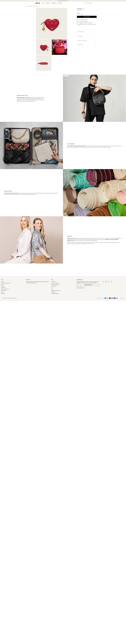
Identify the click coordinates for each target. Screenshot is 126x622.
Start (26, 6)
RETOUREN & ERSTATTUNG (55, 284)
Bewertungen (80, 44)
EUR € (121, 298)
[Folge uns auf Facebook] (103, 281)
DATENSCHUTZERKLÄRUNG (55, 290)
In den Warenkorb (86, 16)
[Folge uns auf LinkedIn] (111, 281)
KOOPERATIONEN (3, 290)
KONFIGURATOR (54, 3)
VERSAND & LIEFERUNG (55, 283)
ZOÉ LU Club (3, 286)
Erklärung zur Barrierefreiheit (81, 287)
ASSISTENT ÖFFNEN (87, 284)
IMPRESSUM (53, 292)
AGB (52, 287)
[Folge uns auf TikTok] (108, 281)
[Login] (88, 3)
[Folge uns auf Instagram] (105, 281)
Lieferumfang (80, 36)
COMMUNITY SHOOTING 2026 (5, 283)
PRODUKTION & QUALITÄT (5, 289)
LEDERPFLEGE (3, 287)
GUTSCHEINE (53, 281)
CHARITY (2, 292)
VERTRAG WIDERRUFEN (55, 293)
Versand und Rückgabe (82, 40)
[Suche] (85, 3)
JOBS (52, 289)
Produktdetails (80, 31)
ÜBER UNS (2, 281)
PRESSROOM (3, 293)
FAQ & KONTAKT (53, 286)
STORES (2, 284)
